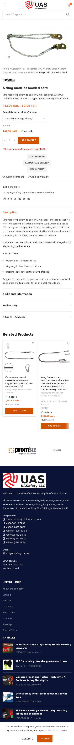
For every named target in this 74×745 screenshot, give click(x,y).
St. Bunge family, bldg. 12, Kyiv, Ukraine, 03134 (46, 501)
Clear (7, 125)
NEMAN (57, 450)
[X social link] (15, 199)
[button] (19, 411)
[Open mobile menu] (4, 5)
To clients (8, 607)
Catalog (15, 69)
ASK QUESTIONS (37, 157)
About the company (13, 589)
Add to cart (29, 140)
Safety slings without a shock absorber (34, 71)
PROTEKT (44, 408)
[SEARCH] (67, 14)
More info (28, 739)
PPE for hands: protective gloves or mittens (41, 661)
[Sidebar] (4, 227)
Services (7, 601)
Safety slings (50, 69)
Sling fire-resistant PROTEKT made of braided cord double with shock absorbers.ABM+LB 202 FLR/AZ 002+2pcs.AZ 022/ (55, 383)
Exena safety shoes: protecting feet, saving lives (41, 695)
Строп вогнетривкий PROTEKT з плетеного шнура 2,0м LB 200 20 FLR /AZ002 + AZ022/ (19, 381)
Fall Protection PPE (32, 69)
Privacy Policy (10, 630)
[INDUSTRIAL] (22, 450)
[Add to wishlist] (33, 343)
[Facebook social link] (11, 199)
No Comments (33, 652)
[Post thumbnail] (8, 648)
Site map (7, 624)
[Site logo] (37, 5)
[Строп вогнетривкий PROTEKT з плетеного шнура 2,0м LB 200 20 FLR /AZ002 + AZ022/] (19, 356)
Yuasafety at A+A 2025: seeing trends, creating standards (43, 646)
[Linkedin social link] (29, 199)
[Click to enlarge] (9, 57)
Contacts (7, 618)
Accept (45, 739)
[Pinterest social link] (24, 199)
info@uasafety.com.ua (17, 554)
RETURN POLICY (37, 169)
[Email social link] (20, 199)
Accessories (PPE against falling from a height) (52, 394)
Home (6, 69)
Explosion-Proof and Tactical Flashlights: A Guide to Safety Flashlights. (40, 678)
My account (9, 612)
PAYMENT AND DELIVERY (37, 163)
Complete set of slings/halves (19, 112)
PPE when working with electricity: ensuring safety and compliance (41, 712)
